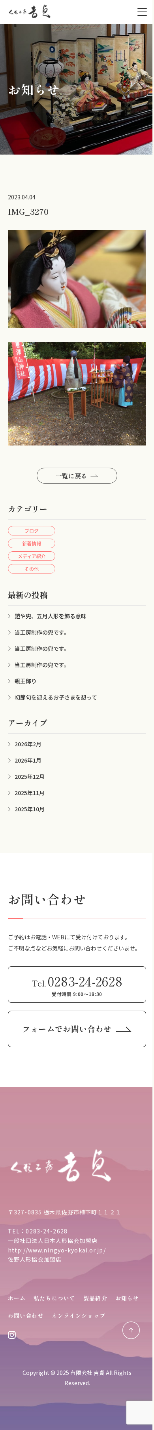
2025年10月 (30, 809)
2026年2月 (28, 744)
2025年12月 (30, 776)
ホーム (17, 1298)
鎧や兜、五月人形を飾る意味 (50, 616)
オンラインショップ (78, 1315)
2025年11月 (30, 793)
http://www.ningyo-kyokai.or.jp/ (57, 1250)
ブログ (31, 530)
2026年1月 (28, 760)
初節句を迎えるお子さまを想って (56, 697)
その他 (31, 568)
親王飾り (26, 681)
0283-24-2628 (46, 1231)
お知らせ (127, 1298)
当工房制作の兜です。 (42, 632)
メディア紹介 (32, 555)
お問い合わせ (26, 1315)
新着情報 (31, 543)
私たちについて (54, 1298)
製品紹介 (95, 1298)
